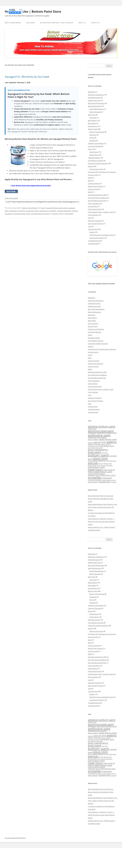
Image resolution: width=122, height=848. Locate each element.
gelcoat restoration (106, 465)
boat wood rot (93, 126)
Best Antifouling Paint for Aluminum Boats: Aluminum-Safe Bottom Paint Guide (100, 499)
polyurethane (93, 206)
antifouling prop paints (97, 437)
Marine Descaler (95, 112)
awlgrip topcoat (94, 444)
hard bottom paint (96, 467)
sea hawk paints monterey (40, 214)
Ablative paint (92, 429)
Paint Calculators (94, 203)
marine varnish (93, 189)
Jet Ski (90, 178)
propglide (94, 478)
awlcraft (90, 442)
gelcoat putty (108, 463)
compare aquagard (64, 211)
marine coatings (93, 183)
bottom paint (98, 455)
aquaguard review (32, 211)
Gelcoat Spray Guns (96, 169)
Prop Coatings (93, 215)
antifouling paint (99, 435)
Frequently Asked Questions (98, 163)
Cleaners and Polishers (96, 143)
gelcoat (93, 463)
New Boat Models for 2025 (97, 195)
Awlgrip (92, 232)
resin (89, 218)
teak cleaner (93, 482)
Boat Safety (92, 123)
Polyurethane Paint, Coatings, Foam (100, 212)
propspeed (107, 478)
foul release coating (96, 460)
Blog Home (30, 23)
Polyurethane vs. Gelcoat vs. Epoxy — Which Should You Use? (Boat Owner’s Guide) (101, 521)
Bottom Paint (92, 129)
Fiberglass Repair (94, 158)
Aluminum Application (96, 95)
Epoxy (90, 149)
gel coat (100, 463)
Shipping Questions (95, 221)
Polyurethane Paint (95, 209)
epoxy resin (100, 458)
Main (90, 181)
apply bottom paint (108, 439)
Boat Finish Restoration (96, 103)
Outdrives (92, 135)
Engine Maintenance (96, 109)
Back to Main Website (13, 23)
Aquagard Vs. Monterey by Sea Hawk (27, 76)
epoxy (90, 459)
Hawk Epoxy (93, 152)
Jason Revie (69, 214)
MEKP (90, 192)
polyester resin (94, 475)
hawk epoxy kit (109, 470)
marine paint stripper (96, 473)
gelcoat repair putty (94, 465)
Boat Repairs (92, 120)
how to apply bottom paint (100, 471)
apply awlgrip (93, 439)
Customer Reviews (94, 146)
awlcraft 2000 (99, 442)
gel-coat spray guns (110, 461)
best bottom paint (93, 446)
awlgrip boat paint (94, 100)
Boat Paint (91, 115)
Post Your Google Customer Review (101, 283)
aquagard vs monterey (17, 211)
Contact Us (95, 23)
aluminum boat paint (101, 431)
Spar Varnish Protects (95, 223)
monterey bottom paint (21, 214)
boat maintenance (98, 449)
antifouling (92, 433)
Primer (91, 138)
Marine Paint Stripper (95, 186)
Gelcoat (90, 166)
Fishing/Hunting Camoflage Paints (101, 235)
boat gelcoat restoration (95, 448)
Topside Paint (93, 229)
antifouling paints (94, 98)
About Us (82, 23)
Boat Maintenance (94, 106)
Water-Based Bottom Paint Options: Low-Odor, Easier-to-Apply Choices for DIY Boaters (102, 507)
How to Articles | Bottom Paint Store (33, 11)
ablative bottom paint (101, 426)
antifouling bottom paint (107, 433)
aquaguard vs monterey (47, 211)
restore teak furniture (109, 480)
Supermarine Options (97, 238)
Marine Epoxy (94, 155)
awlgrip (112, 442)
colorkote (113, 456)
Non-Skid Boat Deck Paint (97, 201)
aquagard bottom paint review (57, 208)
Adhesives (91, 92)
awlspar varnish (106, 444)
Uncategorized (93, 244)
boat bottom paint (107, 446)
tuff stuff (113, 482)
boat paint (93, 118)
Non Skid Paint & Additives (97, 198)
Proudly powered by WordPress (15, 838)
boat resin (105, 453)
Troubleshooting (94, 241)
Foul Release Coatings (95, 160)
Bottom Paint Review (29, 208)
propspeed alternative (95, 480)
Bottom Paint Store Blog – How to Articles (56, 23)
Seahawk (92, 140)
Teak (89, 226)
